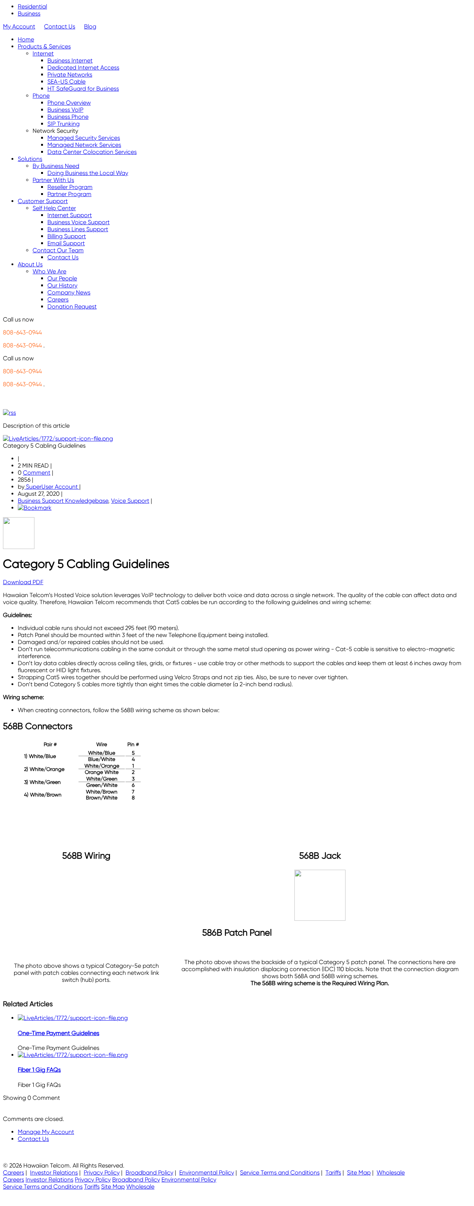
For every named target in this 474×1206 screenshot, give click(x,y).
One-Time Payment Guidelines (58, 1033)
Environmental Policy (206, 1172)
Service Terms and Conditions (280, 1172)
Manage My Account (46, 1131)
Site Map (359, 1172)
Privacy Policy (102, 1172)
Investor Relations (54, 1172)
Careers (13, 1172)
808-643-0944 (22, 332)
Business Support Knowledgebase (63, 500)
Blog (90, 26)
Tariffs (333, 1172)
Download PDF (23, 582)
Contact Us (59, 26)
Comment (36, 472)
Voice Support (130, 500)
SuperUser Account (51, 486)
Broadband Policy (149, 1172)
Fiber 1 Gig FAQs (39, 1069)
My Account (19, 26)
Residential (32, 6)
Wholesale (391, 1172)
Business (29, 13)
